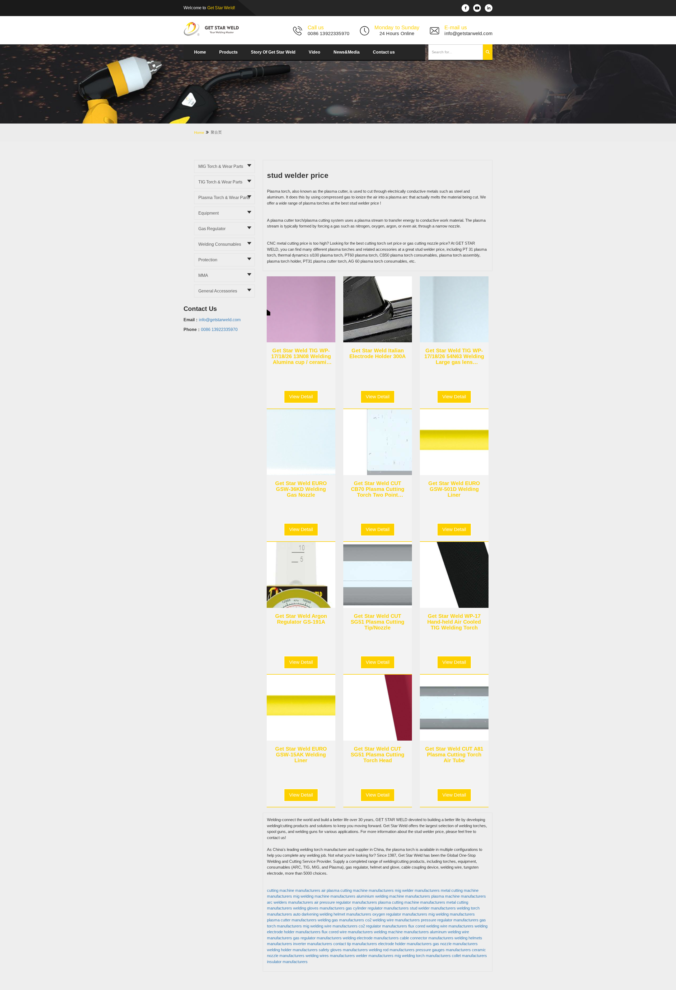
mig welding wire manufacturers (330, 926)
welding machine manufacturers (401, 932)
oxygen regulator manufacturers (399, 914)
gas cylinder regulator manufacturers (377, 908)
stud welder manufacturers (433, 908)
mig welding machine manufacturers (324, 896)
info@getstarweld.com (220, 320)
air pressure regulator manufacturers (345, 902)
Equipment (208, 213)
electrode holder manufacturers (405, 943)
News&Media (347, 52)
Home (200, 52)
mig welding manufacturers (451, 914)
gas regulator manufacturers (317, 938)
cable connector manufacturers (426, 938)
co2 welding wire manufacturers (392, 920)
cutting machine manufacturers (293, 890)
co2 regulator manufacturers (383, 926)
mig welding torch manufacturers (423, 955)
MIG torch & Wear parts (220, 166)
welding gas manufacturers (341, 920)
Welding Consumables (219, 244)
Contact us (384, 52)
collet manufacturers (469, 955)
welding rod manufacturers (392, 950)
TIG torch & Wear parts (220, 182)
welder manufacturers (374, 955)
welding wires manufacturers (330, 955)
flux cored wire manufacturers (347, 932)
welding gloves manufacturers (319, 908)
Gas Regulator (212, 228)
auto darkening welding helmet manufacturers (332, 914)
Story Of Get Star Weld (273, 52)
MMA (203, 275)
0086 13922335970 (219, 329)
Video (314, 52)
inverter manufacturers (312, 943)
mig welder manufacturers (417, 890)
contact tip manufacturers (355, 943)
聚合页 (216, 132)
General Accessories (217, 291)
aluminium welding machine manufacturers (393, 896)
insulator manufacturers (287, 961)
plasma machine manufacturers (458, 896)
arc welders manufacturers (290, 902)
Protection (207, 260)
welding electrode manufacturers (371, 938)
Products (228, 52)
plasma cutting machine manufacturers (411, 902)
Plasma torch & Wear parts (224, 197)
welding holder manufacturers (292, 950)
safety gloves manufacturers (343, 950)
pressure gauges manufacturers (443, 950)
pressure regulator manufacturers (449, 920)
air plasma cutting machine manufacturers (357, 890)
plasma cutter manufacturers (292, 920)
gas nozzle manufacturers (455, 943)
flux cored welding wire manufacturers (440, 926)
